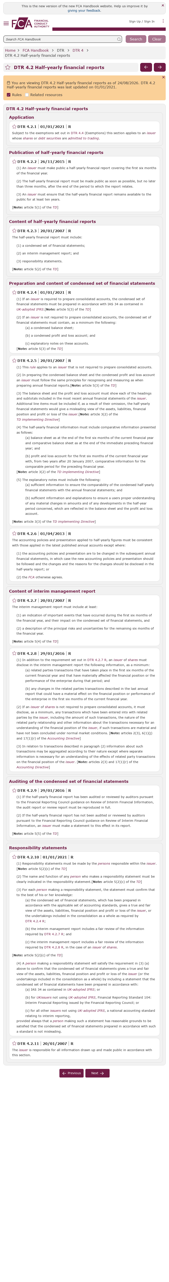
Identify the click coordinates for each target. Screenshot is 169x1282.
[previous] (146, 67)
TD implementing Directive (37, 419)
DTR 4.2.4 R (34, 921)
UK (39, 997)
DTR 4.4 (77, 133)
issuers (46, 997)
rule (33, 367)
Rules (17, 95)
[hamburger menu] (6, 23)
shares (28, 138)
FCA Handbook (35, 50)
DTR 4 (78, 50)
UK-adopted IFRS (30, 309)
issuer (151, 133)
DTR (61, 50)
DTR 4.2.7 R (97, 659)
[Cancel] (164, 77)
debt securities (49, 138)
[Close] (163, 5)
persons (104, 863)
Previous (74, 1073)
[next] (160, 67)
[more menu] (163, 20)
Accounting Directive (63, 738)
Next (94, 1073)
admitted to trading (83, 138)
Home (10, 50)
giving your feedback (84, 10)
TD (55, 207)
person (75, 876)
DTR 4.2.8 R (53, 947)
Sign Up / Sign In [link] (141, 21)
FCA (31, 577)
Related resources (46, 95)
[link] (30, 23)
